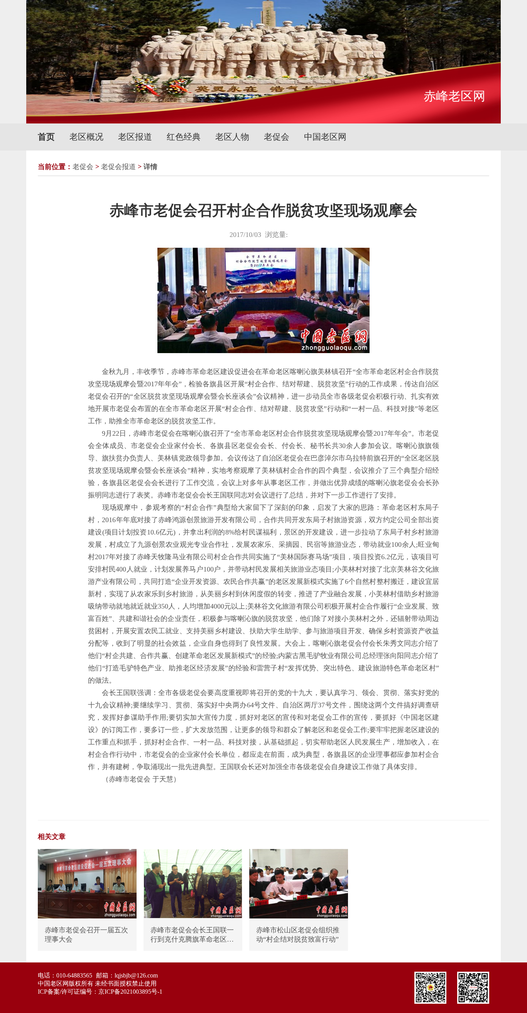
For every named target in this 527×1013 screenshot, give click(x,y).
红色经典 (184, 137)
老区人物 (232, 137)
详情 (150, 167)
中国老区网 (325, 137)
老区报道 (135, 137)
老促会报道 (118, 167)
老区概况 (86, 137)
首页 (46, 137)
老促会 (276, 137)
